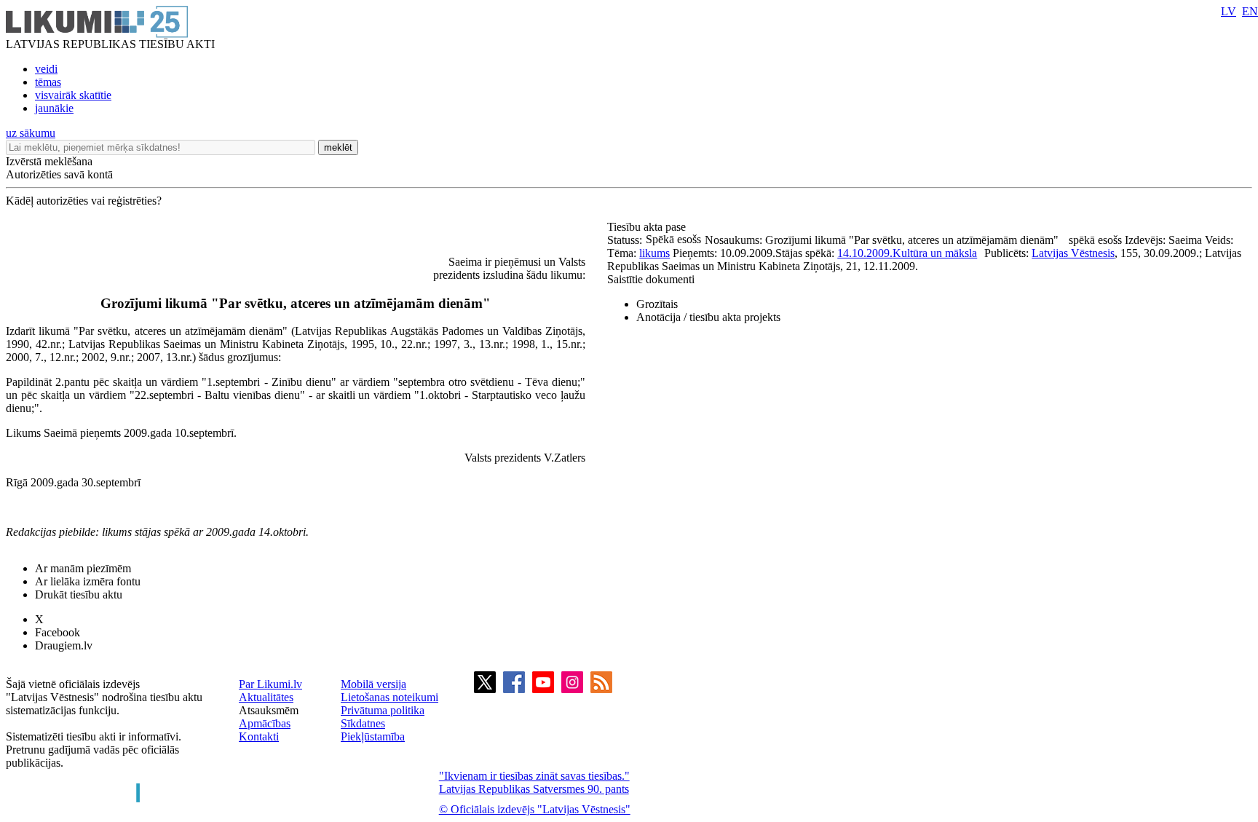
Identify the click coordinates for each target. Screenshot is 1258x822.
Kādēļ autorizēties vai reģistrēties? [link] (84, 200)
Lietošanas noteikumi (389, 697)
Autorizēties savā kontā (59, 174)
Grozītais (657, 304)
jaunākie (54, 108)
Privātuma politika (382, 710)
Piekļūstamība (373, 736)
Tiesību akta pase (648, 227)
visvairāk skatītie (73, 95)
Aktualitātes (266, 697)
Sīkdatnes (363, 723)
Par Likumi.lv (270, 684)
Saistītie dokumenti (651, 279)
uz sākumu (30, 133)
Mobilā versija (373, 684)
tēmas (48, 82)
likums (654, 253)
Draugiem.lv (63, 645)
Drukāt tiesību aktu (78, 594)
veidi (46, 69)
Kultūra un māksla (935, 253)
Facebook (57, 632)
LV (1228, 11)
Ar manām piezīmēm (83, 568)
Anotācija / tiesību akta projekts (708, 317)
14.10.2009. (865, 253)
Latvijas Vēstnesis (1073, 253)
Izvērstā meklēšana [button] (49, 161)
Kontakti (259, 736)
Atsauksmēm (268, 710)
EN (1250, 11)
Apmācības (264, 723)
